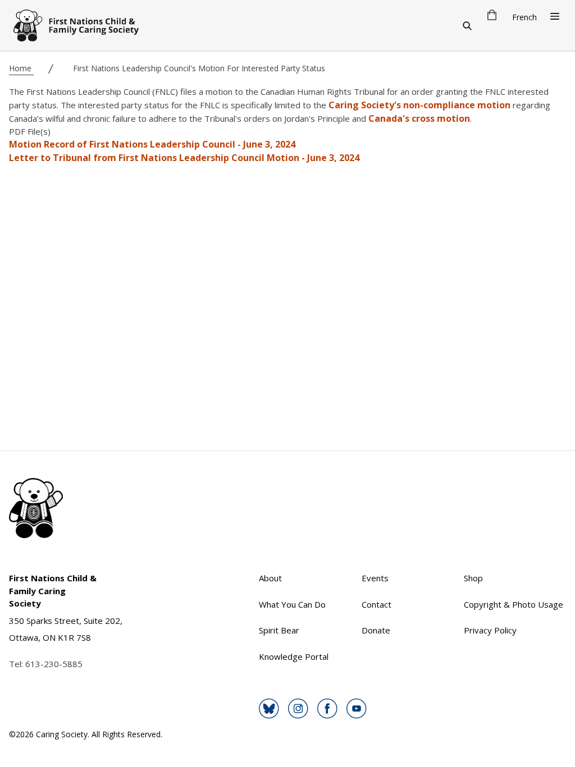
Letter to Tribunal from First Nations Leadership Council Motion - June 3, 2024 (184, 157)
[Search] (467, 25)
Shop (473, 578)
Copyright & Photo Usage (513, 604)
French (524, 17)
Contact (376, 604)
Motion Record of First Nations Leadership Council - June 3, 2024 (152, 144)
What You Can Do (292, 604)
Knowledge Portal (293, 656)
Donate (376, 630)
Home (21, 68)
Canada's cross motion (419, 118)
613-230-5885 (54, 663)
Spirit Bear (279, 630)
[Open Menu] (555, 16)
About (270, 578)
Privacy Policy (490, 630)
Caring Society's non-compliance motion (419, 105)
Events (375, 578)
